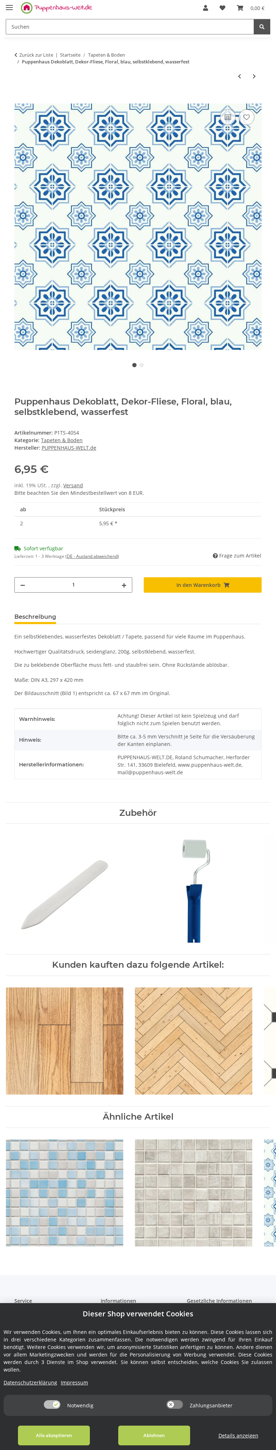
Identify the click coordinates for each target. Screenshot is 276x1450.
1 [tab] (134, 365)
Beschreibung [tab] (35, 616)
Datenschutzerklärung (30, 1382)
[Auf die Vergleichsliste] (228, 117)
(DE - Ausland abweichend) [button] (92, 556)
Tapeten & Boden (62, 440)
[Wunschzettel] (222, 8)
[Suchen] (262, 26)
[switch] (52, 1404)
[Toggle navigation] (9, 4)
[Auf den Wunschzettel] (246, 117)
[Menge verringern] (23, 585)
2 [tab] (141, 365)
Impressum (74, 1382)
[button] (205, 8)
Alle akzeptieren (54, 1435)
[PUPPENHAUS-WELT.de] (57, 8)
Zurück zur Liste (36, 55)
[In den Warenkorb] (20, 100)
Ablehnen (154, 1435)
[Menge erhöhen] (124, 585)
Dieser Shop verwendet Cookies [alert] (138, 1314)
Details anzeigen (238, 1435)
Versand (73, 485)
